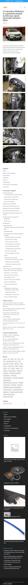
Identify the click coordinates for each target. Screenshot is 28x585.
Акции (4, 171)
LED (16, 361)
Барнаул (5, 371)
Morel (21, 363)
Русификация (6, 182)
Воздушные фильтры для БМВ (13, 237)
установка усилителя (18, 389)
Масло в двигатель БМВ (11, 241)
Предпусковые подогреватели (10, 217)
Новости (5, 23)
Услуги (4, 286)
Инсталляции (6, 175)
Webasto (18, 368)
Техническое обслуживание (10, 184)
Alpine (4, 359)
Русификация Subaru (10, 292)
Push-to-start (11, 366)
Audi (9, 359)
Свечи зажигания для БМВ (12, 246)
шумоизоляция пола (8, 396)
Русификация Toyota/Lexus (12, 294)
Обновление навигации (15, 373)
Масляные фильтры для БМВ (12, 244)
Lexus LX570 (6, 363)
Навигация (5, 177)
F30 (4, 361)
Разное (6, 255)
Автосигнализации (8, 193)
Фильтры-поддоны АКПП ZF (12, 253)
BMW (12, 359)
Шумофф (21, 382)
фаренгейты (6, 392)
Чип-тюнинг (6, 187)
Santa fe (21, 366)
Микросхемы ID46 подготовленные (13, 270)
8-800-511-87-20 (9, 1)
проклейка (13, 385)
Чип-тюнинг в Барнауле (18, 378)
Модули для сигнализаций (11, 199)
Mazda (11, 363)
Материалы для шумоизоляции (11, 210)
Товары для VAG (7, 266)
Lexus (19, 361)
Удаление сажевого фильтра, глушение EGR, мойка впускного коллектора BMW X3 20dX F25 (14, 304)
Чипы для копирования (10, 282)
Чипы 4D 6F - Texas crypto (10, 272)
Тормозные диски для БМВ (12, 262)
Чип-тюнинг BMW (7, 378)
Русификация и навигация (11, 288)
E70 (22, 359)
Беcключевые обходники (9, 203)
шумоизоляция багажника (16, 392)
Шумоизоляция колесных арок (10, 382)
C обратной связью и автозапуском (13, 194)
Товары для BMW (7, 225)
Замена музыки (12, 371)
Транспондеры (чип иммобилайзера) (12, 268)
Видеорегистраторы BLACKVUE (11, 206)
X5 (21, 368)
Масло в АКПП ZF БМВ (11, 239)
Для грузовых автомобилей (11, 197)
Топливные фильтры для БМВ (13, 248)
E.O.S (19, 359)
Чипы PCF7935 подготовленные (12, 279)
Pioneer (5, 366)
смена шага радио (7, 389)
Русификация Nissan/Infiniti (12, 290)
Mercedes (16, 363)
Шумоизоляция (7, 380)
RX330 (16, 366)
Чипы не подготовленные (10, 284)
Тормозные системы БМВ (10, 257)
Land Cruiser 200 (10, 361)
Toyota (12, 368)
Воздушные (7, 218)
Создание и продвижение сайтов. (14, 582)
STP (9, 368)
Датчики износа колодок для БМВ (14, 259)
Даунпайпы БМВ (8, 231)
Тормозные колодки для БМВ (12, 264)
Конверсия (19, 371)
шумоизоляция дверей (8, 394)
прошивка (20, 385)
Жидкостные (7, 221)
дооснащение (6, 385)
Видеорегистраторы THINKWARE (11, 208)
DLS (15, 359)
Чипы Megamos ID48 (9, 277)
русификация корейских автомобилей (12, 387)
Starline (5, 368)
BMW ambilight (6, 316)
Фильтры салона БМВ (10, 251)
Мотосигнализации (9, 201)
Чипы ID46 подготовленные (11, 275)
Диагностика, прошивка (9, 173)
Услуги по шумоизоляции (10, 297)
